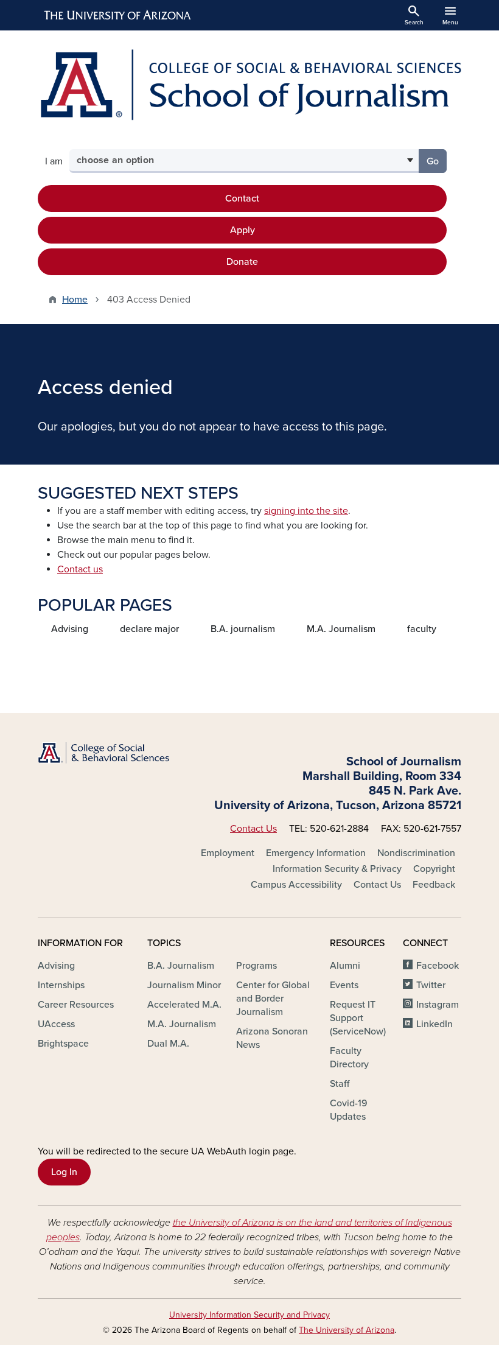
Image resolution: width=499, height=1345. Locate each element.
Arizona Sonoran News (272, 1038)
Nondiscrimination (416, 853)
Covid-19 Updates (349, 1110)
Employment (227, 853)
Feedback (434, 885)
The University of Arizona (346, 1330)
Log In (64, 1172)
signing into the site (306, 511)
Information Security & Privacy (337, 869)
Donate (242, 262)
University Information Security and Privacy (249, 1315)
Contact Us (253, 829)
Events (344, 985)
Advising (69, 629)
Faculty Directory (349, 1057)
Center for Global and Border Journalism (273, 998)
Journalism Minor (184, 985)
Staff (339, 1084)
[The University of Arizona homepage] (118, 15)
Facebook (437, 966)
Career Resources (76, 1005)
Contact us (80, 569)
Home (75, 299)
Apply (242, 230)
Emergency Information (316, 853)
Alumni (345, 966)
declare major (149, 629)
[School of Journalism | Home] (249, 85)
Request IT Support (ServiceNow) (358, 1018)
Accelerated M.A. (184, 1005)
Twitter (430, 985)
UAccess (56, 1024)
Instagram (437, 1005)
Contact (242, 198)
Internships (61, 985)
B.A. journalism (243, 629)
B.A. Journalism (180, 966)
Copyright (434, 869)
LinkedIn (434, 1024)
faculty (421, 629)
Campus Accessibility (296, 885)
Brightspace (63, 1044)
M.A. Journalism (341, 629)
